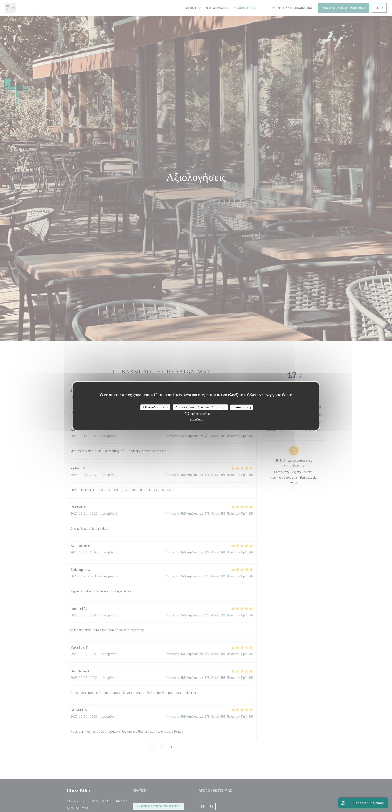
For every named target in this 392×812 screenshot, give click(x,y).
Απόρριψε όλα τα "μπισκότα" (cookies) (200, 407)
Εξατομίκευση (242, 407)
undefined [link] (196, 419)
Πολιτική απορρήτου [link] (197, 414)
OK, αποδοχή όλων (155, 407)
